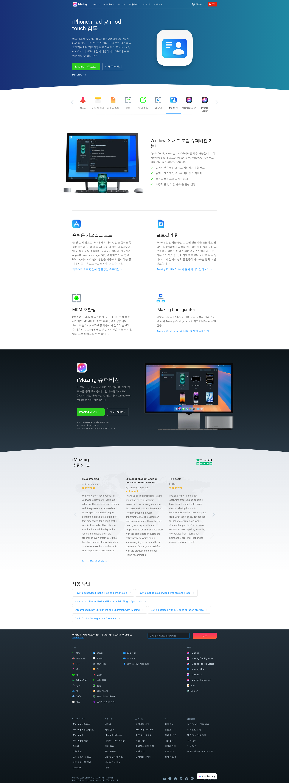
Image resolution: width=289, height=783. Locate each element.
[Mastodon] (192, 779)
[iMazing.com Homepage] (79, 4)
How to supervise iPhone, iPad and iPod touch (101, 592)
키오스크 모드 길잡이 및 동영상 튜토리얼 (95, 269)
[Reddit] (186, 779)
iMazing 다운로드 (85, 66)
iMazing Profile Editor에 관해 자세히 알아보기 (183, 269)
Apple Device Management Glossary (96, 618)
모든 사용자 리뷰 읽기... (94, 560)
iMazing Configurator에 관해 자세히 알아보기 (183, 331)
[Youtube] (164, 779)
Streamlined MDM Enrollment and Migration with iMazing (107, 609)
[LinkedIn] (181, 779)
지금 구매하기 (113, 66)
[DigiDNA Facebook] (170, 779)
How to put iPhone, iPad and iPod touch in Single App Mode (109, 601)
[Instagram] (175, 779)
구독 (204, 635)
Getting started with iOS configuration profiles (177, 609)
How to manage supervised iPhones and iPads (164, 592)
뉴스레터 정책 (78, 637)
